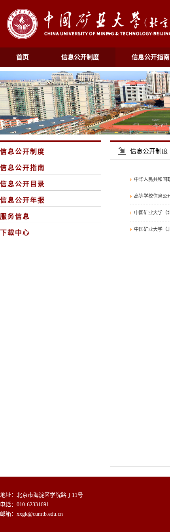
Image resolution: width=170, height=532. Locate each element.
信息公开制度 (80, 57)
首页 (22, 57)
